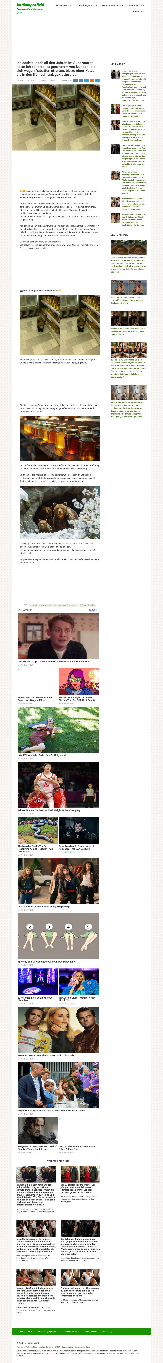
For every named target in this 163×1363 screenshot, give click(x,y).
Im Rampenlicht (30, 4)
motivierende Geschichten (66, 605)
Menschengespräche (87, 5)
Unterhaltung (138, 11)
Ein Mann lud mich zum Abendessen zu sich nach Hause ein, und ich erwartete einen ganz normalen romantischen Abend (80, 1292)
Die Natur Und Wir (63, 5)
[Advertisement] (81, 37)
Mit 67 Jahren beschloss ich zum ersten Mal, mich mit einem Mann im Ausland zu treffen (127, 300)
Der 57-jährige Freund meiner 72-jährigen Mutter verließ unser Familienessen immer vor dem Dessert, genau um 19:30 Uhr (78, 1188)
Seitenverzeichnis (82, 1347)
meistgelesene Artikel (41, 605)
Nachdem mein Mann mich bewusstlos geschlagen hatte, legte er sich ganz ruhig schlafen (128, 331)
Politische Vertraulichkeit (26, 1347)
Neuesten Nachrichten (113, 5)
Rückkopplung (67, 1347)
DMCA (57, 1347)
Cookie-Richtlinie (46, 1347)
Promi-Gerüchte (136, 5)
